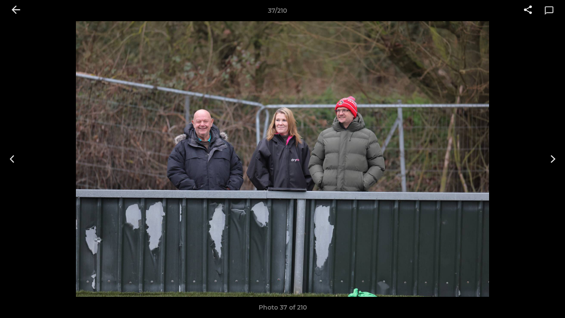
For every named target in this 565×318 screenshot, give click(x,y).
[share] (528, 10)
